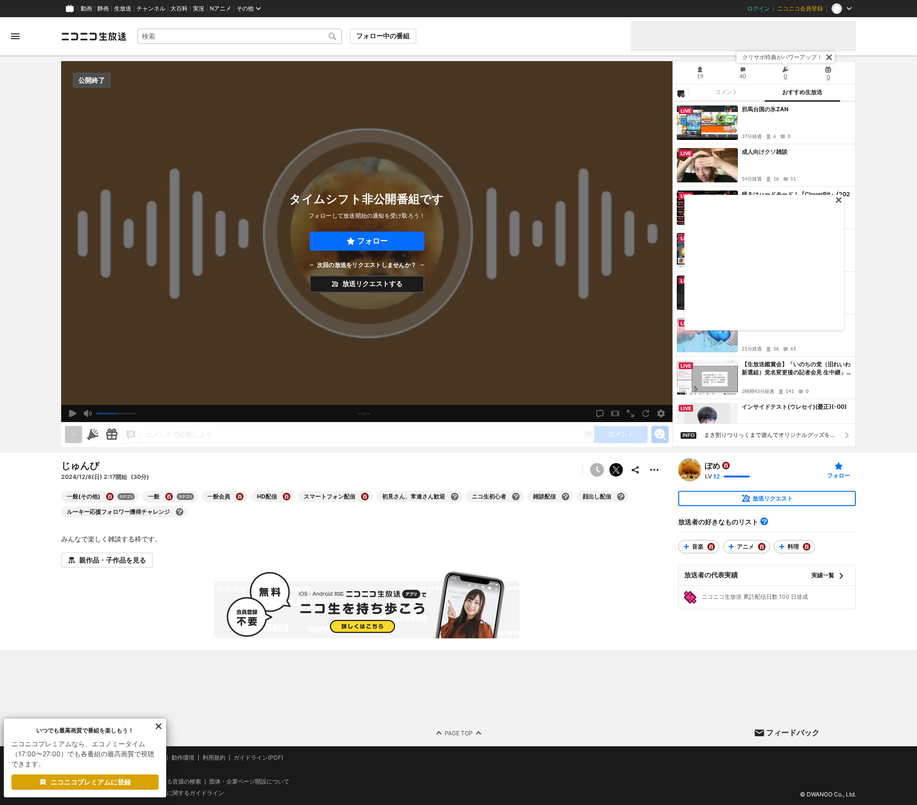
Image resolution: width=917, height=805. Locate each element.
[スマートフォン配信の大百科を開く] (365, 496)
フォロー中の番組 (383, 36)
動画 (86, 8)
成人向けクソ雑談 (765, 151)
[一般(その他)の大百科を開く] (110, 496)
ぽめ (712, 465)
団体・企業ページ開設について (249, 781)
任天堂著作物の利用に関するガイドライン (169, 793)
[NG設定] (680, 93)
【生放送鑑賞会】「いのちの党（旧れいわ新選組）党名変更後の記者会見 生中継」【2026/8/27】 (796, 368)
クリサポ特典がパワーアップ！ (782, 57)
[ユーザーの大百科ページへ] (726, 465)
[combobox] (240, 36)
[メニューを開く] (15, 36)
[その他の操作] (654, 470)
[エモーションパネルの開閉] (660, 434)
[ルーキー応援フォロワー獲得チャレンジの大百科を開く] (179, 512)
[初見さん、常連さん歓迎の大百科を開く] (454, 496)
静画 (103, 8)
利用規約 (214, 758)
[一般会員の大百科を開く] (240, 496)
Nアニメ (220, 8)
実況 (198, 8)
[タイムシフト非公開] (597, 470)
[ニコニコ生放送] (93, 36)
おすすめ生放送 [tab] (802, 92)
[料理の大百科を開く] (806, 547)
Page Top (459, 733)
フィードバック (793, 732)
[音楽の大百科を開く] (711, 547)
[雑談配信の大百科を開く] (565, 496)
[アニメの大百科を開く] (762, 547)
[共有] (635, 470)
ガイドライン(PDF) (258, 758)
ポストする (616, 470)
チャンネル (151, 8)
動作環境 (182, 758)
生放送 (122, 8)
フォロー (372, 241)
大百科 (179, 8)
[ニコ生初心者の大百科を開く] (516, 496)
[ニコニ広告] (92, 434)
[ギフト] (111, 434)
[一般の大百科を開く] (169, 496)
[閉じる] (829, 57)
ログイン (758, 8)
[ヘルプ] (764, 521)
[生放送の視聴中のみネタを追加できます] (73, 434)
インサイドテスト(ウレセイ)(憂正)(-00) (794, 406)
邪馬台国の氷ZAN (765, 109)
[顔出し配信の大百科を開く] (621, 496)
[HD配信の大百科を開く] (286, 496)
